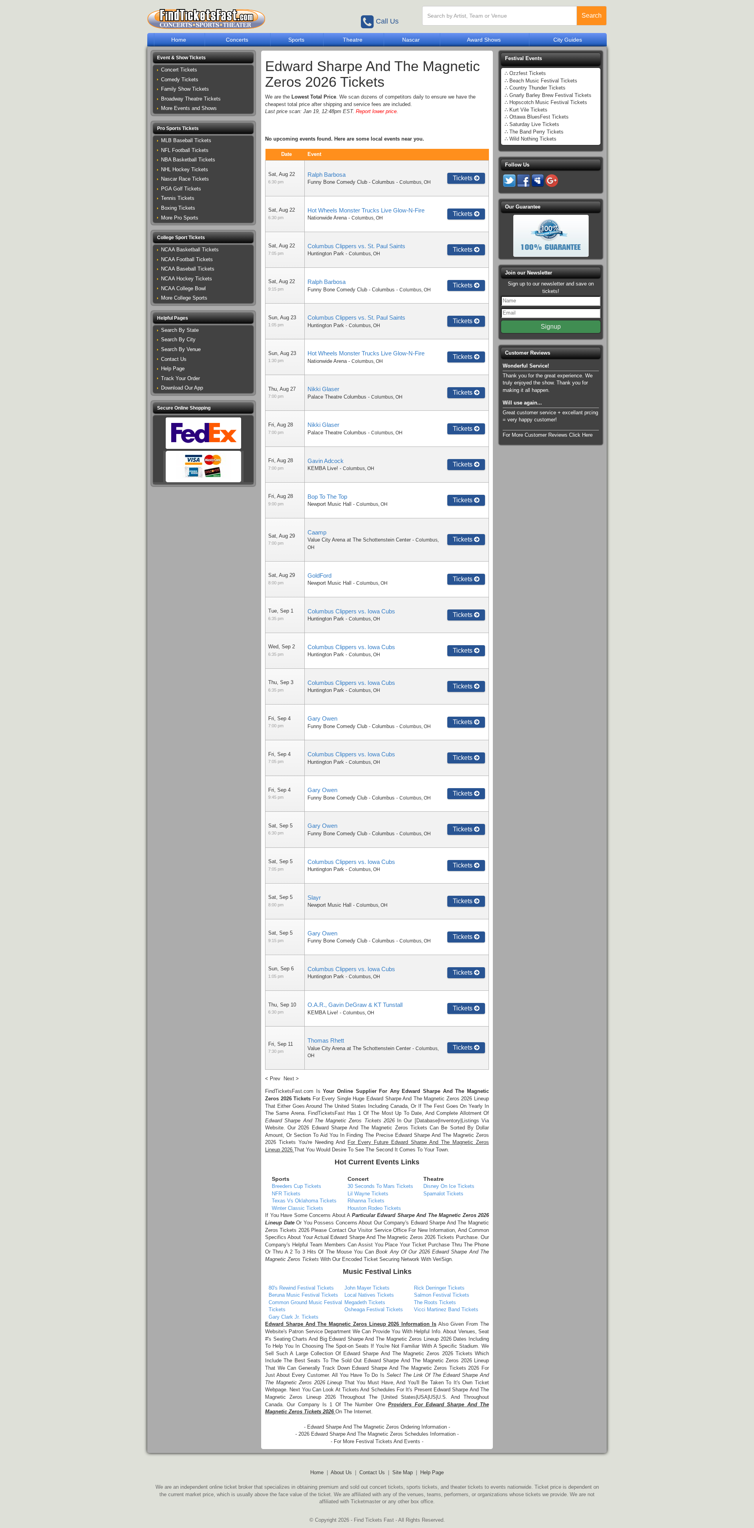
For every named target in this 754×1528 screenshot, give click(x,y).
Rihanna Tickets (366, 1201)
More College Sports (184, 298)
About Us (341, 1472)
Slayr (314, 897)
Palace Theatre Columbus (336, 397)
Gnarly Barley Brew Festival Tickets (550, 95)
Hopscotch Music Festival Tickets (548, 102)
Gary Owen (322, 718)
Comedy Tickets (179, 79)
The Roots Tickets (435, 1302)
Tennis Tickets (177, 198)
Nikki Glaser (323, 389)
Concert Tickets (179, 70)
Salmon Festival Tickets (441, 1295)
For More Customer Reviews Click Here (548, 435)
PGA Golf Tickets (181, 189)
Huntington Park (325, 253)
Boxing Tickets (178, 208)
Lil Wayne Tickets (368, 1194)
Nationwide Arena (327, 218)
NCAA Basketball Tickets (190, 250)
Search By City (178, 339)
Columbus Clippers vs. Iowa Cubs (351, 611)
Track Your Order (180, 378)
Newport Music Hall (329, 504)
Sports (296, 40)
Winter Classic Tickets (297, 1208)
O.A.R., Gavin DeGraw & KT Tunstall (355, 1004)
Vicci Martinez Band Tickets (446, 1309)
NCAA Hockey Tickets (186, 279)
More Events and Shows (189, 108)
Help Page (173, 368)
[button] (203, 58)
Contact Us (174, 359)
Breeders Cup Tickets (296, 1186)
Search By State (180, 330)
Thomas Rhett (325, 1040)
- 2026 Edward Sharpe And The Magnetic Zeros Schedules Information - (377, 1434)
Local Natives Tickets (369, 1295)
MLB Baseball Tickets (186, 140)
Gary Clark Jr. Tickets (293, 1317)
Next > (291, 1078)
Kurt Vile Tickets (528, 110)
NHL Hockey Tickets (184, 169)
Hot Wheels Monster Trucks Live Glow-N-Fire (366, 210)
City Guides (567, 40)
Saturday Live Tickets (534, 124)
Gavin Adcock (325, 460)
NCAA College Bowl (183, 288)
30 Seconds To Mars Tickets (380, 1186)
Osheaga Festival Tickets (373, 1309)
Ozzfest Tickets (527, 73)
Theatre (352, 40)
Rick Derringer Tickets (439, 1288)
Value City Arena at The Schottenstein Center (359, 540)
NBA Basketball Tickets (188, 160)
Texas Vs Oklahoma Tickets (304, 1201)
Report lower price (376, 111)
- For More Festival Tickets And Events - (377, 1441)
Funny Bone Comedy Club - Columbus (351, 182)
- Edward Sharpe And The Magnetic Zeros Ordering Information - (377, 1427)
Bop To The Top (327, 496)
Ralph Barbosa (326, 174)
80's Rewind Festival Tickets (301, 1288)
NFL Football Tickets (185, 150)
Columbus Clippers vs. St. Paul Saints (356, 246)
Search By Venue (181, 349)
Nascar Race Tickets (185, 179)
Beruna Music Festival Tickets (303, 1295)
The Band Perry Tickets (536, 132)
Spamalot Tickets (443, 1194)
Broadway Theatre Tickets (191, 99)
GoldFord (319, 575)
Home (178, 40)
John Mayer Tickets (367, 1288)
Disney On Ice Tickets (448, 1186)
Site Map (402, 1472)
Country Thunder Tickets (537, 88)
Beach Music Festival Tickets (543, 81)
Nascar (411, 40)
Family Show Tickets (185, 89)
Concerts (237, 40)
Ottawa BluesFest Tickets (539, 117)
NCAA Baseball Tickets (187, 269)
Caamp (316, 532)
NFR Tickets (286, 1194)
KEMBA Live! (322, 468)
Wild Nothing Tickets (532, 139)
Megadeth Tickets (364, 1302)
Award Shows (484, 40)
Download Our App (182, 388)
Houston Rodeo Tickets (374, 1208)
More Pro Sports (179, 218)
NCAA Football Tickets (187, 259)
